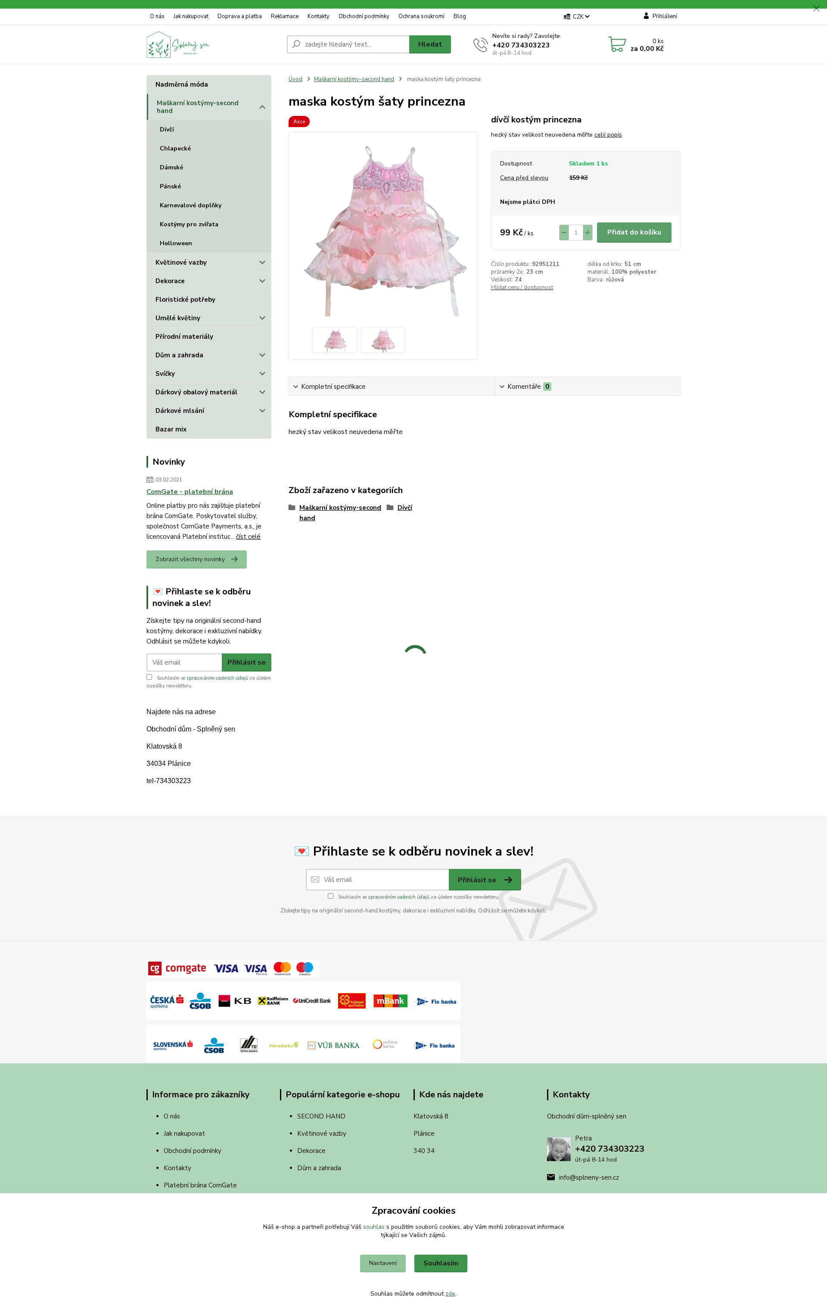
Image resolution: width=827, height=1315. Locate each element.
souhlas (374, 1227)
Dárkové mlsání (179, 410)
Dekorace (170, 281)
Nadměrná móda (181, 84)
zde (450, 1294)
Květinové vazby (181, 262)
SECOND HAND (321, 1116)
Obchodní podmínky (364, 16)
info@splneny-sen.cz (589, 1177)
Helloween (176, 243)
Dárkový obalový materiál (196, 392)
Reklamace (284, 16)
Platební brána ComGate (201, 1185)
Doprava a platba (240, 16)
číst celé (248, 536)
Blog (460, 16)
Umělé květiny (177, 318)
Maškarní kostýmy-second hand (198, 107)
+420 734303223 (521, 45)
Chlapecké (175, 148)
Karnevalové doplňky (190, 205)
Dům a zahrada (179, 355)
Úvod (295, 79)
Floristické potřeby (185, 299)
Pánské (170, 186)
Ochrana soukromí (421, 16)
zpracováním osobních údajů (217, 678)
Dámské (171, 167)
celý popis (608, 135)
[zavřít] (816, 8)
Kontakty (319, 16)
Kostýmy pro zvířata (189, 224)
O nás (157, 16)
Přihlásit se (246, 662)
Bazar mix (171, 429)
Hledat (430, 44)
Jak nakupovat (191, 16)
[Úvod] (213, 44)
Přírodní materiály (184, 336)
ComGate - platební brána (189, 492)
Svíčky (165, 373)
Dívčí (167, 129)
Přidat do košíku (634, 232)
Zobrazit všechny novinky (190, 559)
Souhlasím (440, 1263)
